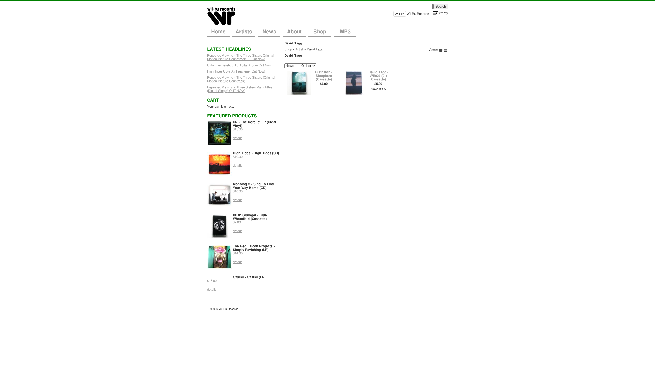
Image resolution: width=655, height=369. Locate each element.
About (294, 31)
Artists (244, 31)
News (269, 31)
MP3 (345, 31)
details (237, 138)
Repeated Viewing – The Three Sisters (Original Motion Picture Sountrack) (241, 79)
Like (401, 13)
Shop (319, 31)
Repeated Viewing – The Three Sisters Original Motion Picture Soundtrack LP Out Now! (240, 57)
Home (218, 31)
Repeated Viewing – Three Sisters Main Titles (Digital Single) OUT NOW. (239, 89)
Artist (299, 49)
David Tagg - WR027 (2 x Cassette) (378, 76)
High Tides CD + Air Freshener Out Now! (236, 71)
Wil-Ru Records (224, 15)
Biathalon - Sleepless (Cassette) (323, 76)
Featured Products (232, 116)
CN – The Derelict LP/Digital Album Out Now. (239, 65)
